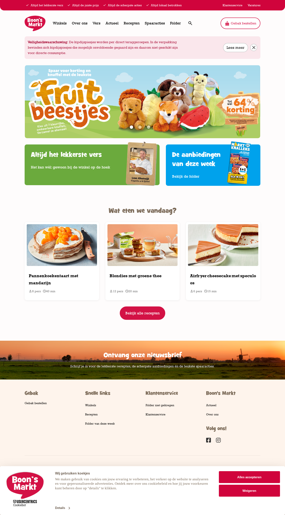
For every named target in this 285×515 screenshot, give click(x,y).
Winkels (60, 23)
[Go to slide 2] (140, 127)
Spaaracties (155, 23)
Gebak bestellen (240, 23)
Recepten (132, 23)
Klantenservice (155, 414)
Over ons (79, 23)
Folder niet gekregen (160, 405)
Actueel (112, 23)
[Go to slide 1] (131, 127)
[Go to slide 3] (148, 127)
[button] (190, 23)
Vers (96, 23)
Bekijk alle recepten (142, 313)
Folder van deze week (100, 423)
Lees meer (236, 48)
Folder (175, 23)
